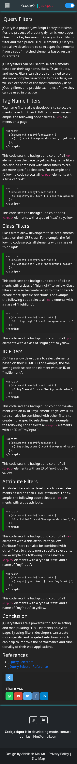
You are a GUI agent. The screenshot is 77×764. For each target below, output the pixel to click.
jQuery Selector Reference (28, 666)
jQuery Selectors (21, 662)
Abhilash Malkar (33, 754)
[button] (9, 677)
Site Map (38, 758)
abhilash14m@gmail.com (38, 736)
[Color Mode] (70, 5)
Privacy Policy (59, 754)
